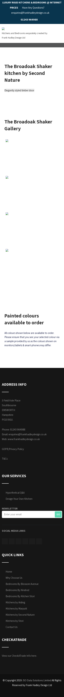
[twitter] (12, 541)
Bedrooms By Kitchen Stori (20, 596)
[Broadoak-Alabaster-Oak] (32, 193)
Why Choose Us (14, 577)
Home (9, 571)
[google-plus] (39, 541)
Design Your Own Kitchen (19, 498)
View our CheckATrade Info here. (19, 655)
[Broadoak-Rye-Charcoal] (32, 157)
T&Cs (5, 458)
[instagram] (19, 541)
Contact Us (11, 627)
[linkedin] (47, 19)
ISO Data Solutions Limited (37, 680)
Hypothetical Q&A (15, 492)
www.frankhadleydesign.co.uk (24, 439)
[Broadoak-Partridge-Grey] (32, 230)
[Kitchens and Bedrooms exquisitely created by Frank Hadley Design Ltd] (3, 26)
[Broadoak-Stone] (32, 266)
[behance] (32, 541)
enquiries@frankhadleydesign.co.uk (28, 434)
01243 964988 (29, 19)
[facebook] (41, 19)
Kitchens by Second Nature (20, 614)
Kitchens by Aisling (15, 602)
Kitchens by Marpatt (16, 608)
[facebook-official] (5, 541)
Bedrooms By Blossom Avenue (22, 584)
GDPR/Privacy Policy (13, 449)
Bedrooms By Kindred (17, 590)
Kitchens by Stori (15, 620)
